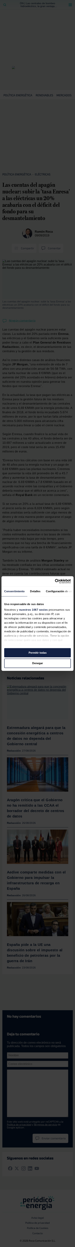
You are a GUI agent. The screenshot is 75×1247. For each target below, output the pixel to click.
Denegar (37, 663)
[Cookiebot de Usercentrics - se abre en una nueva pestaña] (55, 581)
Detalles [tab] (35, 591)
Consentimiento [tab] (14, 591)
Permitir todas (38, 652)
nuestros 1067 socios (33, 609)
